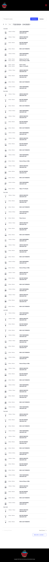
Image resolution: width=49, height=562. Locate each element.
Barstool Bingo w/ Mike (25, 60)
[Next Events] (6, 24)
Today (10, 24)
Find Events (34, 19)
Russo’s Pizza (23, 64)
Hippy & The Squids (24, 66)
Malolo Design (32, 559)
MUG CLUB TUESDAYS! (25, 48)
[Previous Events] (3, 24)
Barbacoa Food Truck (24, 59)
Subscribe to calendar (39, 534)
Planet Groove (23, 218)
